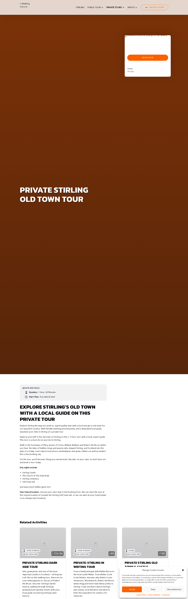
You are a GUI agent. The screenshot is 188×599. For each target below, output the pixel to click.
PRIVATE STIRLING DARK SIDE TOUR (39, 564)
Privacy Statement (154, 595)
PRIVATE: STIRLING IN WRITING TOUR (89, 564)
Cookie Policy (141, 595)
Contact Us (166, 595)
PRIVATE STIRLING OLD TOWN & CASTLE (141, 564)
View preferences (174, 589)
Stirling (80, 7)
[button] (183, 570)
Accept (132, 589)
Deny (153, 589)
